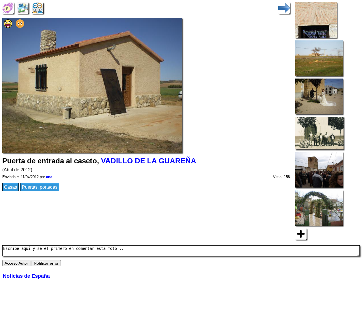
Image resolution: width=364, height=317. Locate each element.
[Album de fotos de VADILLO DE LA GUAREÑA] (22, 7)
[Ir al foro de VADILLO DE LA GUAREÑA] (37, 7)
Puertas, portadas (39, 187)
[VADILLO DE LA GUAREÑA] (8, 7)
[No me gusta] (20, 26)
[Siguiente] (284, 7)
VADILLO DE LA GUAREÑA (148, 161)
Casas (10, 187)
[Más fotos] (301, 233)
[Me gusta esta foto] (8, 26)
